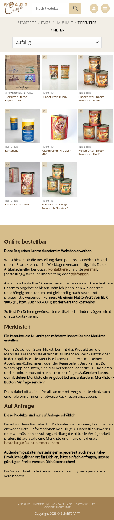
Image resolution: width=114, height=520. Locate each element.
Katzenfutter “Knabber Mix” (56, 152)
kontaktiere (58, 269)
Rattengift (11, 150)
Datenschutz (85, 504)
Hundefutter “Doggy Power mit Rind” (91, 152)
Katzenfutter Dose (17, 204)
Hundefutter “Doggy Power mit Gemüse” (55, 206)
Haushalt (64, 22)
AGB (69, 504)
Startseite (27, 22)
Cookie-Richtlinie (57, 507)
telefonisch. (80, 273)
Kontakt (58, 504)
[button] (94, 8)
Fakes (46, 22)
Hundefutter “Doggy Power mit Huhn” (91, 99)
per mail (90, 269)
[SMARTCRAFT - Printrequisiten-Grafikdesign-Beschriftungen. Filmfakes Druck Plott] (15, 8)
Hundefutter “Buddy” (55, 97)
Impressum (41, 504)
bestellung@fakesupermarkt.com (31, 442)
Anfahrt (24, 504)
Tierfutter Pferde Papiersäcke (16, 99)
